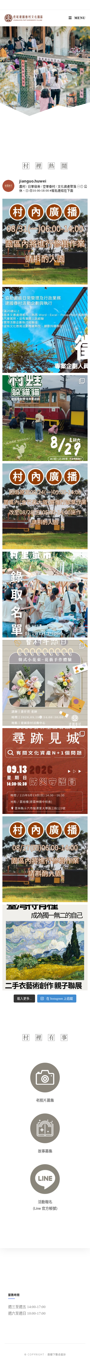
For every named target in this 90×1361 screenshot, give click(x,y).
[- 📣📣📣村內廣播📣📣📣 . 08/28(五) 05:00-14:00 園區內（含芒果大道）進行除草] (45, 506)
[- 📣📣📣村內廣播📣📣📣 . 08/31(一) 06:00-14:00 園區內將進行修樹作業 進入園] (45, 242)
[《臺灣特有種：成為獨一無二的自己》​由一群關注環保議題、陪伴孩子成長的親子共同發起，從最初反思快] (45, 947)
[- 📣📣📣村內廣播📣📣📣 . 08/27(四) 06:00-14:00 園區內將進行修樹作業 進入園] (45, 859)
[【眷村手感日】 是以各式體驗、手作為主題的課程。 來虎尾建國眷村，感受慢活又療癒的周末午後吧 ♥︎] (45, 683)
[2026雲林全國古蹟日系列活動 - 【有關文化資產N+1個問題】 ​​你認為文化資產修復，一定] (45, 771)
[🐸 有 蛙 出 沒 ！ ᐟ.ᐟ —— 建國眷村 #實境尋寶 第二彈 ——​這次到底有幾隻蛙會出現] (45, 418)
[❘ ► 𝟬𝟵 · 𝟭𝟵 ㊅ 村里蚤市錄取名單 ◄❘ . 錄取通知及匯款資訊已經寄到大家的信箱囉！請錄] (45, 594)
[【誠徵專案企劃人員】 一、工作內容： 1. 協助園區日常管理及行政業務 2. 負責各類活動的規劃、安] (45, 330)
